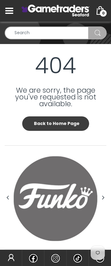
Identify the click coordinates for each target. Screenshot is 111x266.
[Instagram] (55, 258)
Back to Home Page (57, 123)
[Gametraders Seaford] (55, 10)
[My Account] (11, 258)
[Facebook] (33, 258)
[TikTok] (77, 258)
